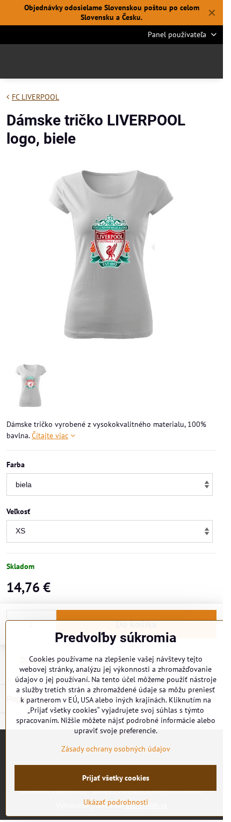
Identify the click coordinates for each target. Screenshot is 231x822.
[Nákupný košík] (184, 61)
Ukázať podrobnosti (115, 802)
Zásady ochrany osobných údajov (115, 749)
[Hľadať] (158, 61)
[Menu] (210, 61)
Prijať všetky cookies (115, 778)
